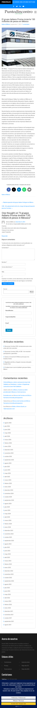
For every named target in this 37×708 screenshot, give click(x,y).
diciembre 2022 (9, 571)
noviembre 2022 (9, 574)
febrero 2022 (8, 604)
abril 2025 (7, 476)
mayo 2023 (8, 554)
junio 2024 (7, 510)
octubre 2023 (8, 537)
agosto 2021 (8, 624)
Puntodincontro (7, 395)
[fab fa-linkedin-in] (20, 6)
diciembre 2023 (9, 530)
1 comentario (25, 24)
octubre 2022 (8, 577)
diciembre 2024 (9, 490)
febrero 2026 (8, 443)
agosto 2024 (8, 503)
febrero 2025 (8, 483)
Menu (35, 12)
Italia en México (6, 24)
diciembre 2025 (9, 449)
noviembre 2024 (9, 493)
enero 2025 (8, 486)
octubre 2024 (8, 497)
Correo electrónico (7, 267)
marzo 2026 (8, 439)
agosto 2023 (8, 544)
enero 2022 (8, 608)
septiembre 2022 (9, 581)
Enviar (9, 330)
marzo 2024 (8, 520)
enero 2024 (8, 527)
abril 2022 (7, 597)
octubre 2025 (8, 456)
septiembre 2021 (9, 621)
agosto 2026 (8, 423)
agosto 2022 (8, 584)
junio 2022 (7, 591)
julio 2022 (7, 587)
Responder (5, 236)
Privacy (6, 665)
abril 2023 (7, 557)
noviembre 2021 (9, 614)
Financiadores (8, 669)
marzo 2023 (8, 560)
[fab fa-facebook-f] (13, 6)
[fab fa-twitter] (16, 6)
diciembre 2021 (9, 611)
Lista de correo (26, 662)
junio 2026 (7, 429)
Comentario (5, 247)
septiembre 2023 (9, 540)
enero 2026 (8, 446)
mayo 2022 (8, 594)
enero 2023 (8, 567)
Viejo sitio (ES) (25, 669)
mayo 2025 (8, 473)
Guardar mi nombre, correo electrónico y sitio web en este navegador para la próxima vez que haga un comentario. (17, 279)
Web (3, 272)
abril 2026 (7, 436)
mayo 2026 (8, 433)
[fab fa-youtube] (23, 6)
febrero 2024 (8, 523)
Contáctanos (7, 662)
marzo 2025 (8, 480)
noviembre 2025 (9, 453)
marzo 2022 (8, 601)
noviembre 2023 (9, 534)
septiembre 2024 (9, 500)
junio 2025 (7, 470)
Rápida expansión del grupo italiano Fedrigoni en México (17, 202)
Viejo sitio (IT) (25, 665)
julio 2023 (7, 547)
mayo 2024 (8, 513)
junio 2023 (7, 550)
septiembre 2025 (9, 460)
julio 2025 (7, 466)
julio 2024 (7, 507)
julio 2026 (7, 426)
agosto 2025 (8, 463)
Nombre (4, 262)
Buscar (5, 289)
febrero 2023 (8, 564)
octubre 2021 (8, 618)
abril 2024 (7, 517)
